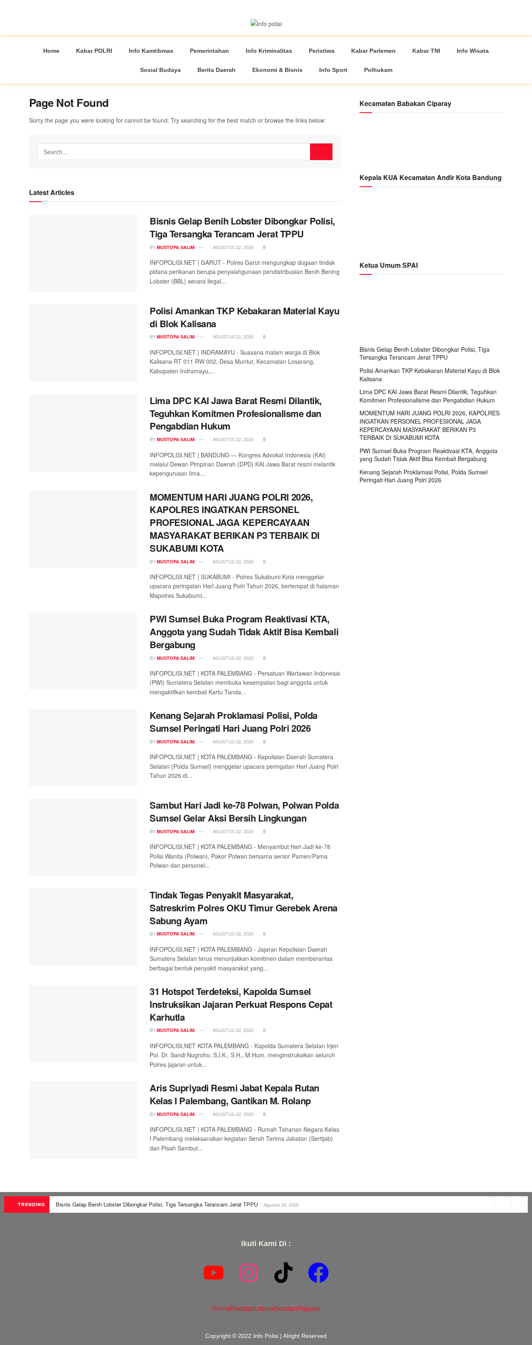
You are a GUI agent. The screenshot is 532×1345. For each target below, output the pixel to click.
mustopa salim (176, 247)
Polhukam (378, 70)
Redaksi (242, 1308)
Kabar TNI (426, 50)
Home (51, 50)
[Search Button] (321, 151)
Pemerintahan (209, 50)
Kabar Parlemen (373, 50)
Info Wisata (473, 50)
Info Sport (333, 70)
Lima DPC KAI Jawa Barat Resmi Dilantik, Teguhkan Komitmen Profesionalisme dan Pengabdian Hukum (236, 413)
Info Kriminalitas (269, 50)
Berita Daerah (216, 70)
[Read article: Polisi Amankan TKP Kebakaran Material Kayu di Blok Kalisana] (83, 343)
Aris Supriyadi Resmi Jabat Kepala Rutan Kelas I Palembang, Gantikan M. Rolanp (234, 1094)
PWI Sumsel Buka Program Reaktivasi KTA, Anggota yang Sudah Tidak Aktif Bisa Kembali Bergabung (244, 631)
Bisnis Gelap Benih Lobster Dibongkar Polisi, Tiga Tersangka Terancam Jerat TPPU (242, 227)
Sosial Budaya (160, 70)
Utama (264, 1308)
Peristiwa (322, 50)
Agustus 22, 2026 (233, 247)
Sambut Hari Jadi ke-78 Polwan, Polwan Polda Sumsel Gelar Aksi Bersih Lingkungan (244, 811)
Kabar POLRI (94, 50)
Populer (308, 1308)
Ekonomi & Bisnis (277, 70)
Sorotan (285, 1308)
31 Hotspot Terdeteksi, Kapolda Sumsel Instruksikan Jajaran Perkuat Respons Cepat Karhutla (241, 1004)
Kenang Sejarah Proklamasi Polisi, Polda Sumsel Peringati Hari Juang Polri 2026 (234, 721)
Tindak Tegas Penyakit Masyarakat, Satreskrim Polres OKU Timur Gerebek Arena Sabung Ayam (243, 907)
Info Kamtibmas (151, 50)
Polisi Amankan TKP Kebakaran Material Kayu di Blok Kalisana (245, 317)
